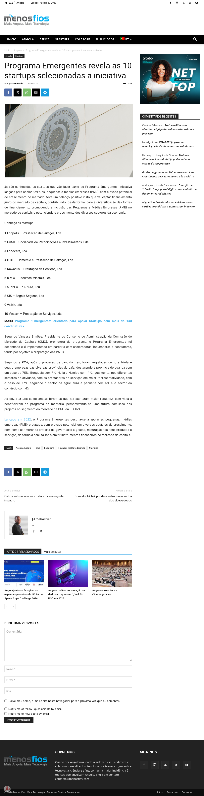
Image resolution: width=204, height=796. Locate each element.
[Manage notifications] (7, 789)
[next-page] (13, 606)
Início (11, 39)
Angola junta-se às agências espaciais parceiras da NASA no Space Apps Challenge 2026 (23, 594)
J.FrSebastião (16, 83)
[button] (195, 40)
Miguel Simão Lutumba (156, 202)
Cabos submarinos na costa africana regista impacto (34, 498)
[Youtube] (197, 3)
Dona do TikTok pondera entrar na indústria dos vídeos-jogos (103, 498)
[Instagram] (177, 3)
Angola (28, 39)
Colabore (82, 39)
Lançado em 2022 (17, 419)
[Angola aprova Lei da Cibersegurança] (112, 573)
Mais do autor (52, 551)
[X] (190, 3)
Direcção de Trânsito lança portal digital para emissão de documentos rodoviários (169, 189)
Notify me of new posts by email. (29, 713)
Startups (62, 39)
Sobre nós (172, 792)
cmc (38, 447)
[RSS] (183, 3)
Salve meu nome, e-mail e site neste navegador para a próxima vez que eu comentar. (64, 701)
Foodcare (49, 447)
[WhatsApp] (27, 92)
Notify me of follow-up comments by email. (35, 708)
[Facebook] (170, 3)
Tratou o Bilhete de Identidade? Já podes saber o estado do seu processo (168, 129)
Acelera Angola (23, 447)
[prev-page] (6, 606)
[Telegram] (45, 92)
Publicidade (104, 39)
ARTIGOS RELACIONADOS (23, 551)
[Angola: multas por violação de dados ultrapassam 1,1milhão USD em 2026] (68, 573)
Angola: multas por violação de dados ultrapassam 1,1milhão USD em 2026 (66, 594)
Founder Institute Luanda (71, 447)
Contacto (187, 792)
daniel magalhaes (153, 172)
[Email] (36, 92)
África (44, 39)
